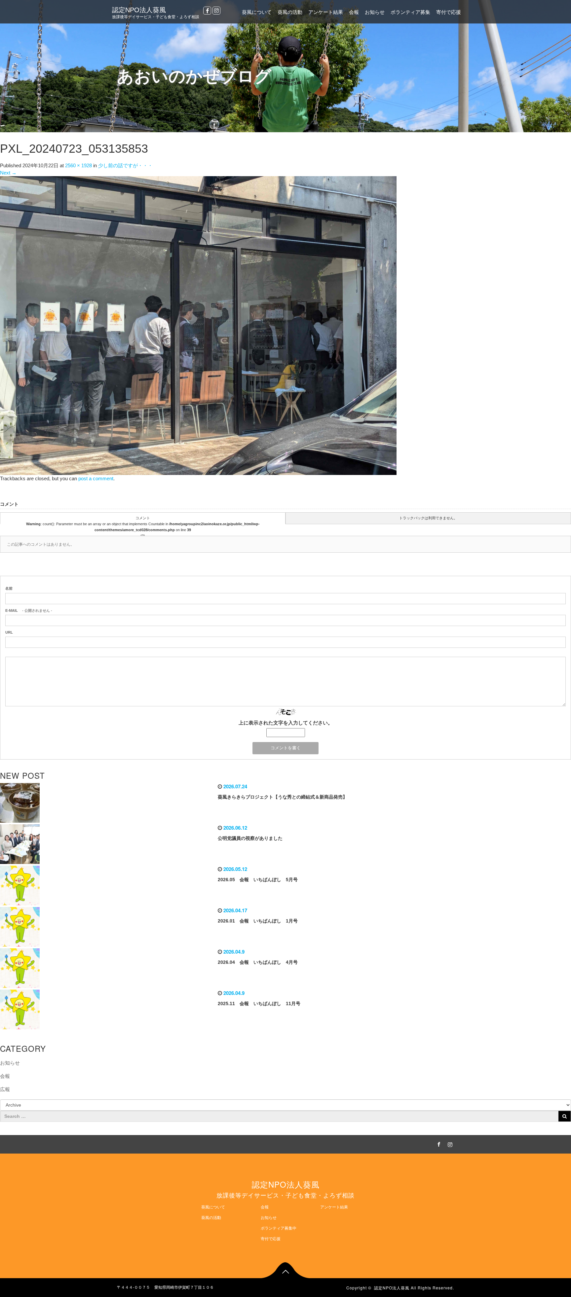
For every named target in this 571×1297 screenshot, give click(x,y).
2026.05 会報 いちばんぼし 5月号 (258, 879)
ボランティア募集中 (278, 1228)
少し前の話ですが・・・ (125, 165)
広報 (5, 1089)
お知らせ (375, 12)
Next (8, 173)
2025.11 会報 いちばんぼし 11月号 (259, 1003)
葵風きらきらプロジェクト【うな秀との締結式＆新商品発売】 (282, 797)
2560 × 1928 (78, 165)
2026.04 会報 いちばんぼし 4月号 (258, 962)
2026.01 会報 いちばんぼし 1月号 (258, 921)
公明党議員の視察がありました (250, 838)
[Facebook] (207, 11)
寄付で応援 (448, 12)
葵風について (257, 12)
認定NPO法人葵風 (139, 10)
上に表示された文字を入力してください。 (286, 723)
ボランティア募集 (410, 12)
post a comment (95, 478)
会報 (354, 12)
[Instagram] (216, 11)
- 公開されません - (28, 610)
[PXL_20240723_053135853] (198, 325)
